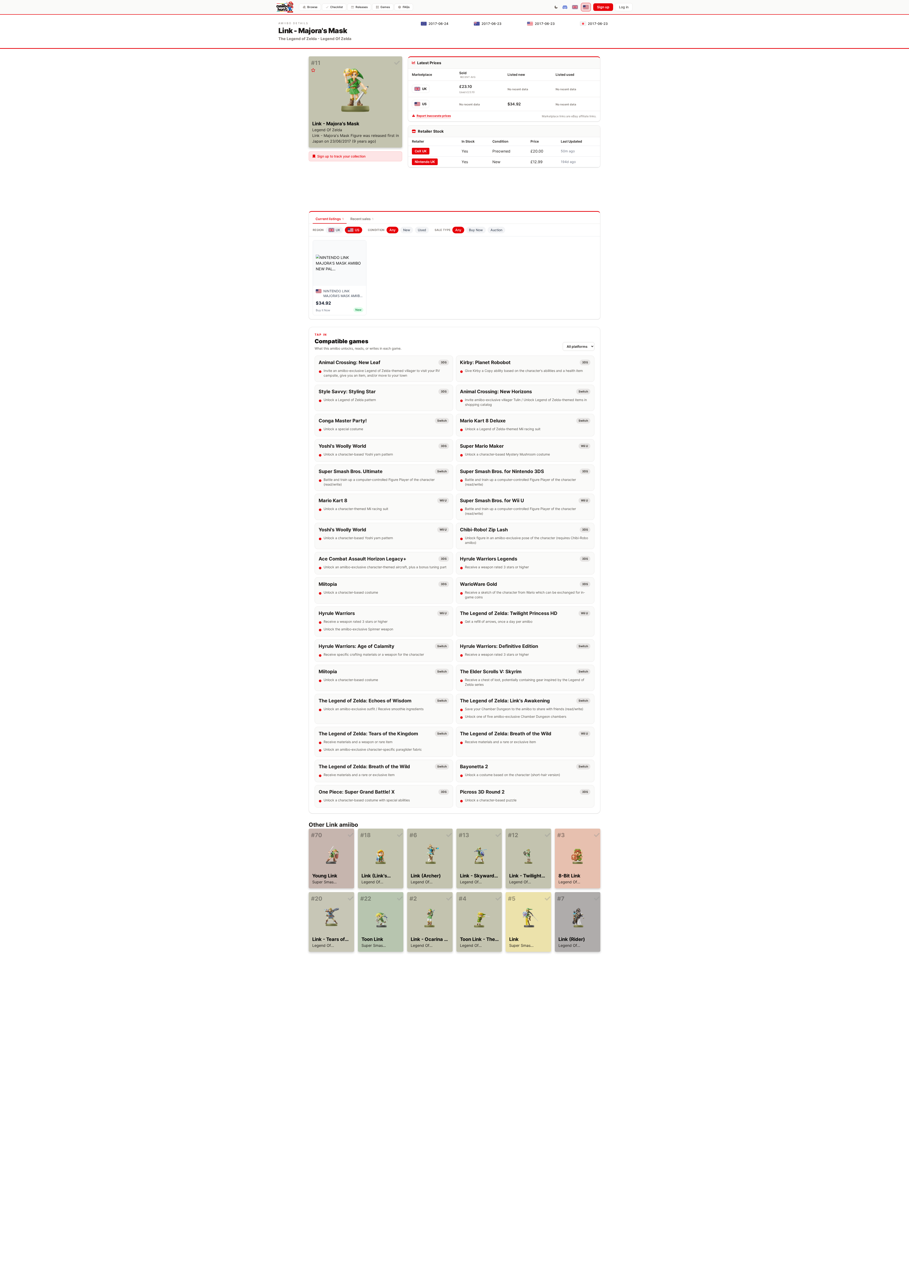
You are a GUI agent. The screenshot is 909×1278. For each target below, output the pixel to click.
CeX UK (421, 151)
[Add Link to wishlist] (510, 906)
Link (514, 939)
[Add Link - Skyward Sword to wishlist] (461, 842)
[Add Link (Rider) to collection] (597, 898)
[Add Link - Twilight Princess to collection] (547, 835)
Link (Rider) (571, 939)
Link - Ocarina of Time (430, 939)
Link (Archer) (426, 876)
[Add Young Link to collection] (350, 835)
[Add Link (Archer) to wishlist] (412, 842)
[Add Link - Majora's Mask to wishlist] (313, 70)
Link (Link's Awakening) (375, 876)
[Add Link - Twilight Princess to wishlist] (510, 842)
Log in (623, 7)
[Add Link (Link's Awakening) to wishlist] (362, 842)
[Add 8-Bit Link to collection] (597, 835)
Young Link (324, 876)
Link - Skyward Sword (477, 876)
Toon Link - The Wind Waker (477, 939)
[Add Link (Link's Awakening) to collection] (400, 835)
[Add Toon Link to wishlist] (362, 906)
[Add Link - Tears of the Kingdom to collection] (350, 898)
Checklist (336, 7)
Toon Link (372, 939)
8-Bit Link (569, 876)
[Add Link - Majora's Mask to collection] (397, 63)
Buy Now (476, 230)
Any (392, 230)
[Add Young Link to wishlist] (313, 842)
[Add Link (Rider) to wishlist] (559, 906)
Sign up (603, 7)
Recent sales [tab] (362, 219)
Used (422, 230)
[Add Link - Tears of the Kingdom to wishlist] (313, 906)
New (406, 230)
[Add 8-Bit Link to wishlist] (559, 842)
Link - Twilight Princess (525, 876)
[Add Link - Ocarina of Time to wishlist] (412, 906)
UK (424, 89)
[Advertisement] (504, 182)
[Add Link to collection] (547, 898)
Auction (496, 230)
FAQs (406, 7)
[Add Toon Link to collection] (400, 898)
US (424, 104)
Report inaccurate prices (434, 115)
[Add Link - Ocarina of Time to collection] (449, 898)
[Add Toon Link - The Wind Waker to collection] (498, 898)
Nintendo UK (425, 162)
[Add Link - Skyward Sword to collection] (498, 835)
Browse (312, 7)
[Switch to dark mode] (556, 7)
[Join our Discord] (565, 7)
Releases (362, 7)
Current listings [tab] (330, 219)
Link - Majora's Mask (335, 123)
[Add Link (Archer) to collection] (449, 835)
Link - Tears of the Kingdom (328, 939)
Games (385, 7)
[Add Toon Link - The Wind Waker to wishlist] (461, 906)
